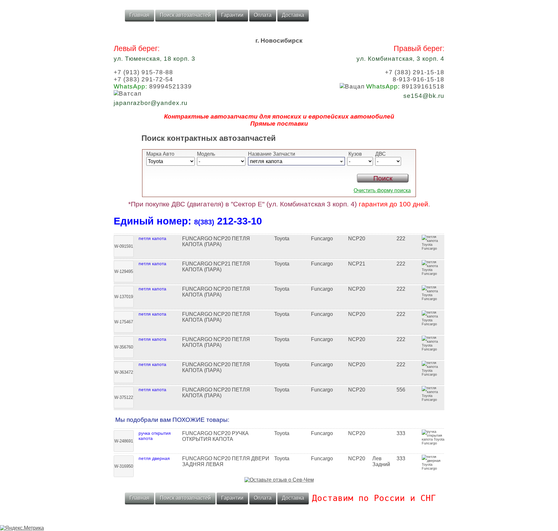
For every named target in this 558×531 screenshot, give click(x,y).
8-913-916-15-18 (418, 79)
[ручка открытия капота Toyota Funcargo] (279, 428)
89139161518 (405, 86)
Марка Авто (160, 154)
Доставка (293, 15)
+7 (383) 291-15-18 (414, 72)
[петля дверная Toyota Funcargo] (279, 453)
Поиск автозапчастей (185, 15)
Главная (139, 15)
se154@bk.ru (423, 95)
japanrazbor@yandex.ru (151, 102)
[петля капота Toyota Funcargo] (279, 233)
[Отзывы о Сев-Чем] (279, 480)
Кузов (354, 154)
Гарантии (232, 15)
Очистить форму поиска (382, 190)
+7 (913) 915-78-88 (143, 72)
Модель (206, 154)
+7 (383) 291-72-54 (143, 79)
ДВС (380, 154)
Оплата (263, 15)
